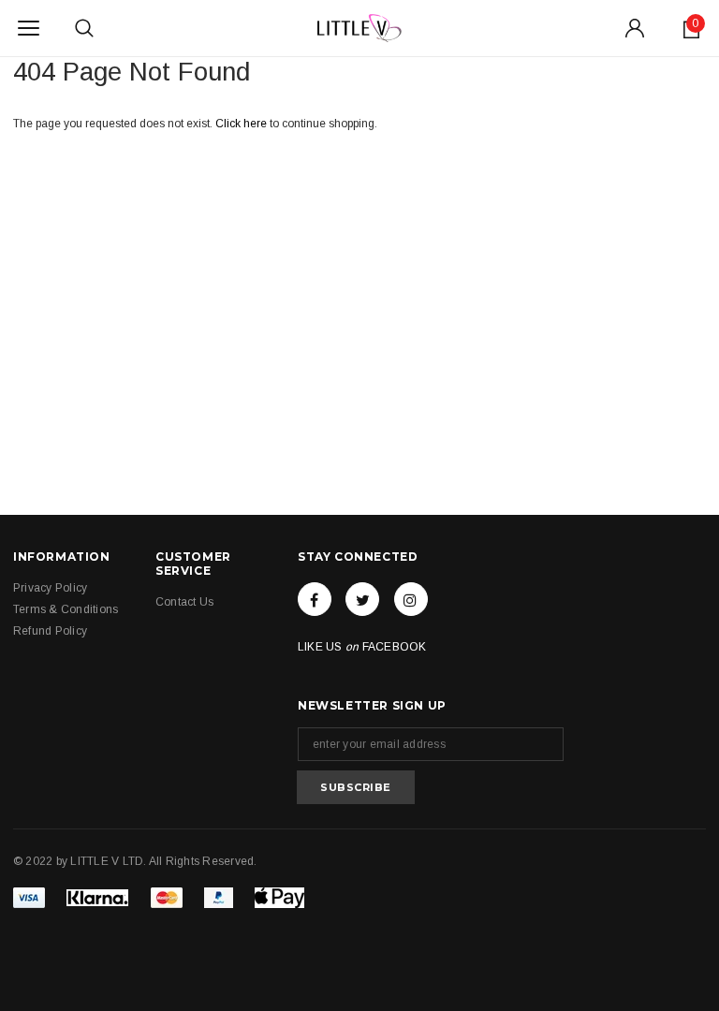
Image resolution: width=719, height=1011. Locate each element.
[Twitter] (362, 599)
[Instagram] (411, 599)
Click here (242, 123)
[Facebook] (314, 599)
